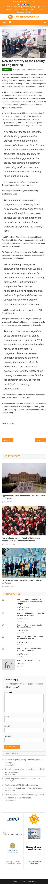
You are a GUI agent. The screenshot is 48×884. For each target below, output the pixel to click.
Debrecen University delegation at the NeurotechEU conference (22, 581)
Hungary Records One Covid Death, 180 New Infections (9, 440)
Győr (43, 7)
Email (7, 726)
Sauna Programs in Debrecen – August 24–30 (22, 779)
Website (7, 736)
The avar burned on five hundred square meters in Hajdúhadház (41, 440)
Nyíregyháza (26, 9)
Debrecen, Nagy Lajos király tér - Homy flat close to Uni (29, 650)
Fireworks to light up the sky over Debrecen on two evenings (24, 761)
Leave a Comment (36, 69)
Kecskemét (9, 9)
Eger (31, 7)
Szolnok (28, 12)
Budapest (17, 7)
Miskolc (17, 9)
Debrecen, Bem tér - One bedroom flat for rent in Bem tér (30, 638)
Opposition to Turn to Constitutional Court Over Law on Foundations (23, 497)
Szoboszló (20, 12)
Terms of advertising (19, 881)
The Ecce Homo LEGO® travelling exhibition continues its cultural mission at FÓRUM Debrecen (24, 786)
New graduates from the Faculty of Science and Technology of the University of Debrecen (21, 539)
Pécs (34, 9)
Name (7, 716)
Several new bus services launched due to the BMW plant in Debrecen (24, 770)
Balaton (9, 7)
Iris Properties (12, 594)
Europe (37, 7)
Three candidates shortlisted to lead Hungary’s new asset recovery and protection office (24, 796)
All (4, 7)
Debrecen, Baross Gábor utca (28, 660)
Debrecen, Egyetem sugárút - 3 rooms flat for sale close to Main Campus (29, 602)
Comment (9, 692)
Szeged (40, 9)
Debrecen (25, 7)
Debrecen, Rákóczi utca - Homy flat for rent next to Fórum (30, 614)
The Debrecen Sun (26, 17)
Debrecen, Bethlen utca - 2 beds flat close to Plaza (29, 626)
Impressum (32, 881)
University (6, 69)
